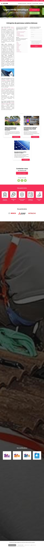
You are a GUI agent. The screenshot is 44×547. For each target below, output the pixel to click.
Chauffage (18, 34)
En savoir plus (34, 9)
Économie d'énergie (35, 3)
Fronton (18, 46)
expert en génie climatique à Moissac (7, 28)
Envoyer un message (22, 173)
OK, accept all (12, 545)
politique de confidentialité (36, 43)
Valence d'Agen (19, 51)
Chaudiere (18, 33)
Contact (41, 0)
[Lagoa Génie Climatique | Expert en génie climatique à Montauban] (4, 3)
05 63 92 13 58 (4, 0)
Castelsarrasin (19, 44)
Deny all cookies (20, 545)
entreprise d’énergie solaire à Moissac (7, 89)
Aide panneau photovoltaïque (21, 31)
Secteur (5, 18)
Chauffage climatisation (20, 35)
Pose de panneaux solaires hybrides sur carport (20, 152)
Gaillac (18, 47)
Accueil (34, 0)
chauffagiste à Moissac (5, 80)
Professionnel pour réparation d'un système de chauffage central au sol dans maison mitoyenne (30, 129)
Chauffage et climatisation (22, 3)
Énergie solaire (29, 3)
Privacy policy (33, 545)
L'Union (18, 48)
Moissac (8, 18)
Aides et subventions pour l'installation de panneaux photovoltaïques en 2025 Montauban (10, 129)
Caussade (18, 45)
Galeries (37, 0)
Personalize (28, 545)
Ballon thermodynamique (20, 32)
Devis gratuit (41, 3)
